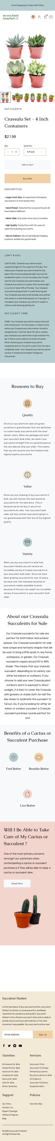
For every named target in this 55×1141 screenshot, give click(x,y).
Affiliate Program (10, 1115)
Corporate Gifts (37, 1086)
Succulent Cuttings (39, 1068)
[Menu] (51, 17)
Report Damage (9, 1111)
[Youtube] (20, 1045)
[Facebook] (3, 1045)
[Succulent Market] (10, 17)
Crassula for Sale (10, 1075)
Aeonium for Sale (10, 1072)
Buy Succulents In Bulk (41, 1075)
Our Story (6, 1104)
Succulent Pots (37, 1064)
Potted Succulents (39, 1072)
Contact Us (7, 1107)
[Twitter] (9, 1045)
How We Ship (36, 1104)
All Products (35, 1079)
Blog (4, 1119)
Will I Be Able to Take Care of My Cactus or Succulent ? (26, 837)
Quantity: (28, 146)
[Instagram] (14, 1045)
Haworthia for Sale (11, 1068)
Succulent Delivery (39, 1083)
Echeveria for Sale (11, 1064)
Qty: (6, 146)
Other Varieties (9, 1086)
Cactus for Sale (9, 1079)
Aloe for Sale (8, 1083)
